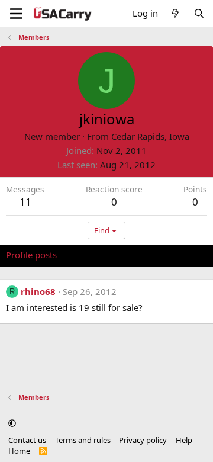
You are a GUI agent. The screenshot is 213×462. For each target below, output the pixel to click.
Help (184, 440)
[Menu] (16, 13)
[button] (12, 422)
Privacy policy (143, 440)
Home (19, 450)
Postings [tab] (153, 255)
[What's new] (175, 13)
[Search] (199, 13)
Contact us (27, 440)
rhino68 (38, 291)
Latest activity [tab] (96, 255)
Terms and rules (83, 440)
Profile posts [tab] (31, 255)
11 (25, 201)
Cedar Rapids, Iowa (150, 136)
